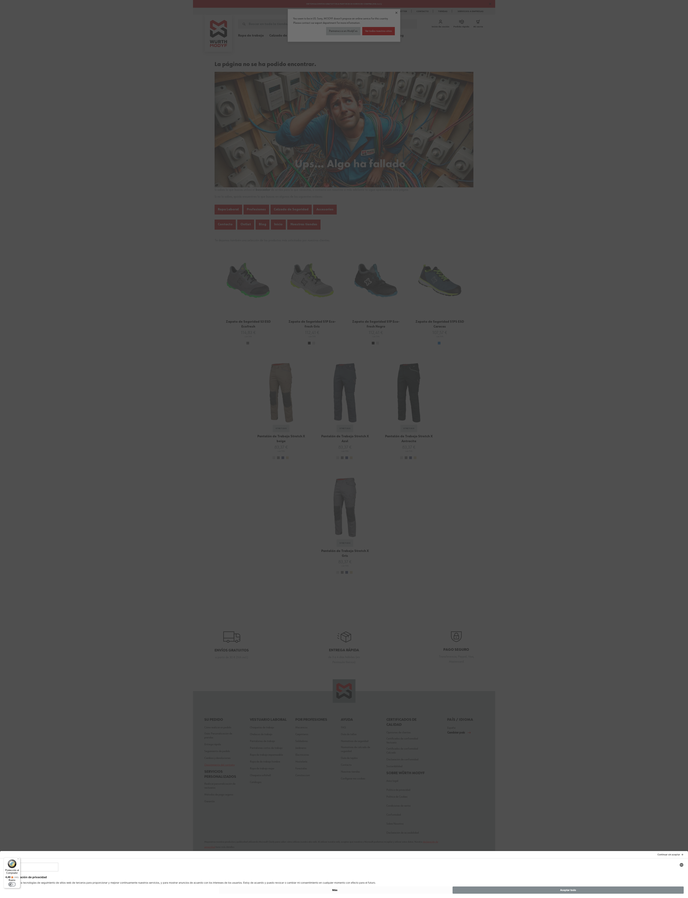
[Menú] (18, 860)
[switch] (12, 884)
